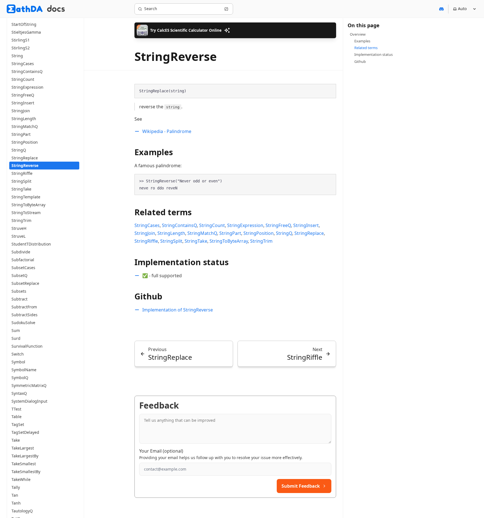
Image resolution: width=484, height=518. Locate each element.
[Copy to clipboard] (329, 90)
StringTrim (261, 241)
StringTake (196, 241)
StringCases (147, 225)
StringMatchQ (202, 233)
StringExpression (245, 225)
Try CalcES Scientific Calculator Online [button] (186, 30)
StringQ (284, 233)
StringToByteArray (229, 241)
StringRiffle (146, 241)
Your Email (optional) (161, 451)
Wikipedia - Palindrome (166, 131)
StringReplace (309, 233)
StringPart (230, 233)
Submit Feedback (300, 486)
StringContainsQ (179, 225)
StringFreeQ (278, 225)
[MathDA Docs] (56, 9)
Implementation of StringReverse (177, 310)
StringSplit (171, 241)
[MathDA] (25, 8)
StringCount (212, 225)
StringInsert (306, 225)
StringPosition (258, 233)
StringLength (171, 233)
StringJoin (144, 233)
